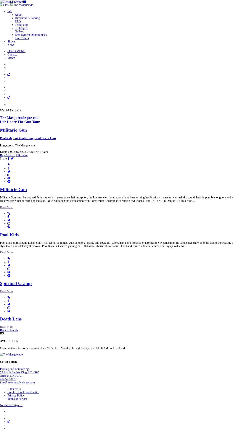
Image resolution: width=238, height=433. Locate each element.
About (18, 14)
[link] (119, 128)
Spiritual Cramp (16, 283)
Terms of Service (17, 398)
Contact (12, 54)
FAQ (18, 21)
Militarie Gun (13, 189)
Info (9, 11)
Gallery (19, 31)
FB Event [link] (22, 155)
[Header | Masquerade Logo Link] (11, 1)
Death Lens (11, 319)
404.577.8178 (8, 379)
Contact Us (14, 388)
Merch (11, 57)
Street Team (22, 38)
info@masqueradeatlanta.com (17, 382)
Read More (6, 207)
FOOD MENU (16, 51)
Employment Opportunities (31, 34)
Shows (11, 41)
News (10, 44)
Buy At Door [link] (7, 155)
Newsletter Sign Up (11, 405)
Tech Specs (21, 28)
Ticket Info (21, 24)
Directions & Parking (27, 18)
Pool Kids (9, 234)
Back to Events (9, 330)
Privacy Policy (16, 395)
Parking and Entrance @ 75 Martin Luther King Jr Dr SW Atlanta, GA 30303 (19, 372)
